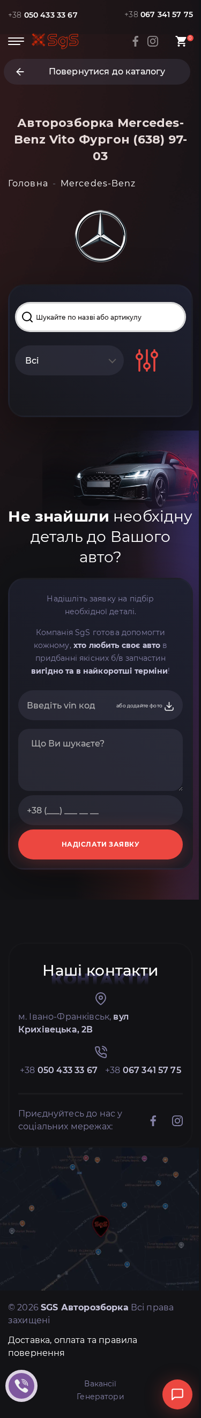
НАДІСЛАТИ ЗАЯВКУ (101, 844)
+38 (43, 15)
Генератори (100, 1396)
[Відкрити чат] (177, 1394)
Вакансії (100, 1384)
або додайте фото (139, 705)
